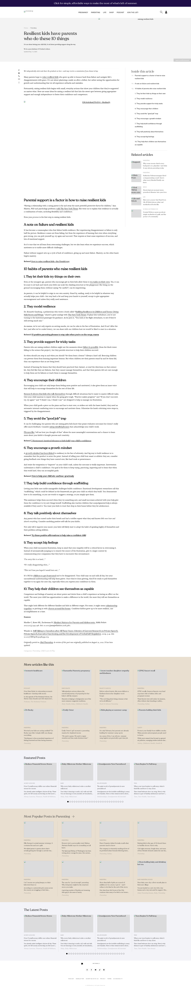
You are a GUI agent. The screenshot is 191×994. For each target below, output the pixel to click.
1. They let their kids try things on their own (150, 93)
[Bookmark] (19, 82)
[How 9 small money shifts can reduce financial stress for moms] (40, 772)
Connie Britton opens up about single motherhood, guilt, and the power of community (154, 214)
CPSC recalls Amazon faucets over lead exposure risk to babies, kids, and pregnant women (151, 693)
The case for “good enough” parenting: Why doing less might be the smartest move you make (75, 884)
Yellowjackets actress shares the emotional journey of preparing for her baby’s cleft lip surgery (75, 693)
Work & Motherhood (150, 209)
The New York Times (77, 314)
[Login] (166, 13)
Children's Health (82, 704)
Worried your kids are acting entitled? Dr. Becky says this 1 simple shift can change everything (38, 733)
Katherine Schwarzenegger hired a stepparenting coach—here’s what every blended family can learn (154, 179)
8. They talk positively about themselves (149, 131)
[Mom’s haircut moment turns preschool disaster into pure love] (136, 190)
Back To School (105, 688)
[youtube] (95, 969)
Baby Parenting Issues (145, 879)
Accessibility (118, 978)
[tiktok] (99, 969)
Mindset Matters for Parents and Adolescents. (74, 622)
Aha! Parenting (46, 642)
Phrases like (29, 432)
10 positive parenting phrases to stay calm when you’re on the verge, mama (65, 334)
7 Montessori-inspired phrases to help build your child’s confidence (61, 440)
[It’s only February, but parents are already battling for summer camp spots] (114, 717)
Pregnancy (83, 12)
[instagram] (87, 969)
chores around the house (59, 608)
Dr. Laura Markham (31, 49)
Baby (73, 704)
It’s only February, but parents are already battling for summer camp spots (114, 732)
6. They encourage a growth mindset (148, 118)
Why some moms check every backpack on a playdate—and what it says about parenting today (155, 165)
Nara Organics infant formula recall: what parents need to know (114, 844)
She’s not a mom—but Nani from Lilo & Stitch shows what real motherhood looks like (154, 202)
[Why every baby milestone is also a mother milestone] (77, 772)
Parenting (95, 12)
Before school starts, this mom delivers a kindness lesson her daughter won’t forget (114, 693)
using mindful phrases (59, 426)
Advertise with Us (92, 978)
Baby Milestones (71, 797)
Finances (39, 797)
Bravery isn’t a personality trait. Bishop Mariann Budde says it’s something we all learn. (76, 845)
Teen (135, 783)
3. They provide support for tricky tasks (149, 103)
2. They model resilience (143, 98)
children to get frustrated (44, 575)
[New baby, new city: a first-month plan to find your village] (152, 869)
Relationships (102, 783)
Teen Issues (151, 797)
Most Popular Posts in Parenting (47, 816)
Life (104, 12)
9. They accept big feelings (144, 136)
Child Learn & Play (48, 651)
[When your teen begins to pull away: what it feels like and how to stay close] (150, 772)
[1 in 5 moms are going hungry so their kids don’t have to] (39, 869)
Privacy (103, 978)
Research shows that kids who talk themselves (44, 394)
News (145, 187)
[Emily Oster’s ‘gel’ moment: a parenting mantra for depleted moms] (77, 717)
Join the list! (132, 12)
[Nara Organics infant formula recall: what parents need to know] (114, 829)
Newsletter (80, 978)
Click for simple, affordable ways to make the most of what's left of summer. (95, 3)
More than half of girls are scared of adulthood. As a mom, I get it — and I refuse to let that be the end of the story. (114, 884)
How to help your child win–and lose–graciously (53, 476)
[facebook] (91, 969)
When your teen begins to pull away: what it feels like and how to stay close (149, 787)
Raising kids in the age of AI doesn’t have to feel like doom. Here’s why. (151, 844)
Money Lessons (29, 783)
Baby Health (66, 688)
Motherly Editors (45, 49)
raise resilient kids (50, 77)
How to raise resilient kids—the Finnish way (50, 261)
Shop (111, 12)
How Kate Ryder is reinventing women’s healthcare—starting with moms (38, 692)
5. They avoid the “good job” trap (146, 113)
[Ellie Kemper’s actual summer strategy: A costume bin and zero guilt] (39, 829)
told (67, 208)
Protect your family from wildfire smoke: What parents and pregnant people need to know (151, 733)
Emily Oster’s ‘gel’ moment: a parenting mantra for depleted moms (75, 732)
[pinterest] (104, 969)
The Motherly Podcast (38, 702)
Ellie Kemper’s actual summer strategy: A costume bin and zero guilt (38, 844)
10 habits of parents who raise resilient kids (150, 88)
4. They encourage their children (146, 108)
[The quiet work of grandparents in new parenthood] (113, 772)
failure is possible (90, 347)
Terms (109, 978)
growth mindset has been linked (40, 453)
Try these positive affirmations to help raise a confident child (59, 535)
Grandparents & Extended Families (111, 798)
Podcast (120, 12)
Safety (147, 704)
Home (26, 28)
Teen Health (142, 797)
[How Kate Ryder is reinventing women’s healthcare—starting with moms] (39, 677)
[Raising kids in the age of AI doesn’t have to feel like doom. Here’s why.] (152, 829)
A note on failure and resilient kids (147, 83)
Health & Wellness (49, 797)
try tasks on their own (100, 282)
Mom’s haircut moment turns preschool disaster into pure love (155, 191)
